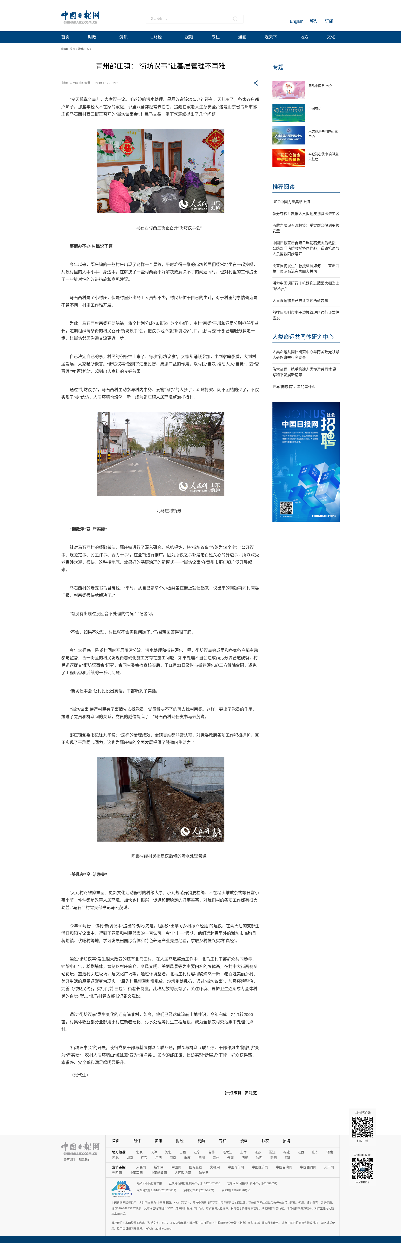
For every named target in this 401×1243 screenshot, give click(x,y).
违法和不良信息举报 (149, 1183)
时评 (137, 1141)
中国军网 (136, 1173)
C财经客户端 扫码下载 (363, 1127)
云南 (230, 1158)
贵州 (216, 1158)
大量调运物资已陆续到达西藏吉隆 (300, 301)
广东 (144, 1158)
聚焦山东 (83, 49)
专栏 (215, 37)
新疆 (273, 1158)
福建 (286, 1152)
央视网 (215, 1167)
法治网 (204, 1173)
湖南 (129, 1158)
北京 (139, 1152)
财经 (180, 1141)
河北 (168, 1152)
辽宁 (197, 1152)
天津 (154, 1152)
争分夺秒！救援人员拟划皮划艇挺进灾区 (305, 214)
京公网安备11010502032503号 (156, 1190)
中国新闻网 (159, 1173)
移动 (314, 21)
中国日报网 (68, 49)
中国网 (176, 1167)
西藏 (245, 1158)
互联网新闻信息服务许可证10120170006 (194, 1183)
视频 (189, 37)
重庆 (187, 1158)
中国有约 (314, 108)
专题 (278, 67)
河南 (330, 1152)
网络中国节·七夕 (320, 86)
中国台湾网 (284, 1167)
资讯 (123, 37)
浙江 (272, 1152)
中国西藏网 (308, 1167)
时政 (92, 37)
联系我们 (84, 1159)
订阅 (329, 21)
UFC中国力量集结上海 (291, 202)
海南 (173, 1158)
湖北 (115, 1158)
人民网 (141, 1167)
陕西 (259, 1158)
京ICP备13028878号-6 (236, 1190)
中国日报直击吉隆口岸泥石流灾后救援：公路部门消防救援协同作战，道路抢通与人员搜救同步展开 (305, 248)
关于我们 (69, 1159)
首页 (65, 37)
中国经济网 (260, 1167)
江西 (301, 1152)
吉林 (211, 1152)
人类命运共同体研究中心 (303, 337)
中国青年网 (236, 1167)
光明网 (117, 1173)
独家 (265, 1141)
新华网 (159, 1167)
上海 (243, 1152)
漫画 (242, 37)
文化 (331, 37)
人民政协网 (183, 1173)
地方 (304, 37)
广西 (158, 1158)
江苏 (258, 1152)
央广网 (329, 1167)
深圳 (288, 1158)
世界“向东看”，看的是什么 (294, 387)
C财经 (156, 37)
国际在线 (195, 1167)
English (297, 21)
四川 (201, 1158)
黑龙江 (227, 1152)
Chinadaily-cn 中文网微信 (362, 1168)
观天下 (271, 37)
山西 (182, 1152)
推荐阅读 (283, 187)
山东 (315, 1152)
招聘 (286, 1141)
